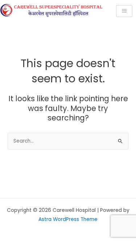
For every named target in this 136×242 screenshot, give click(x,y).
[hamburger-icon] (124, 11)
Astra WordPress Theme (68, 219)
